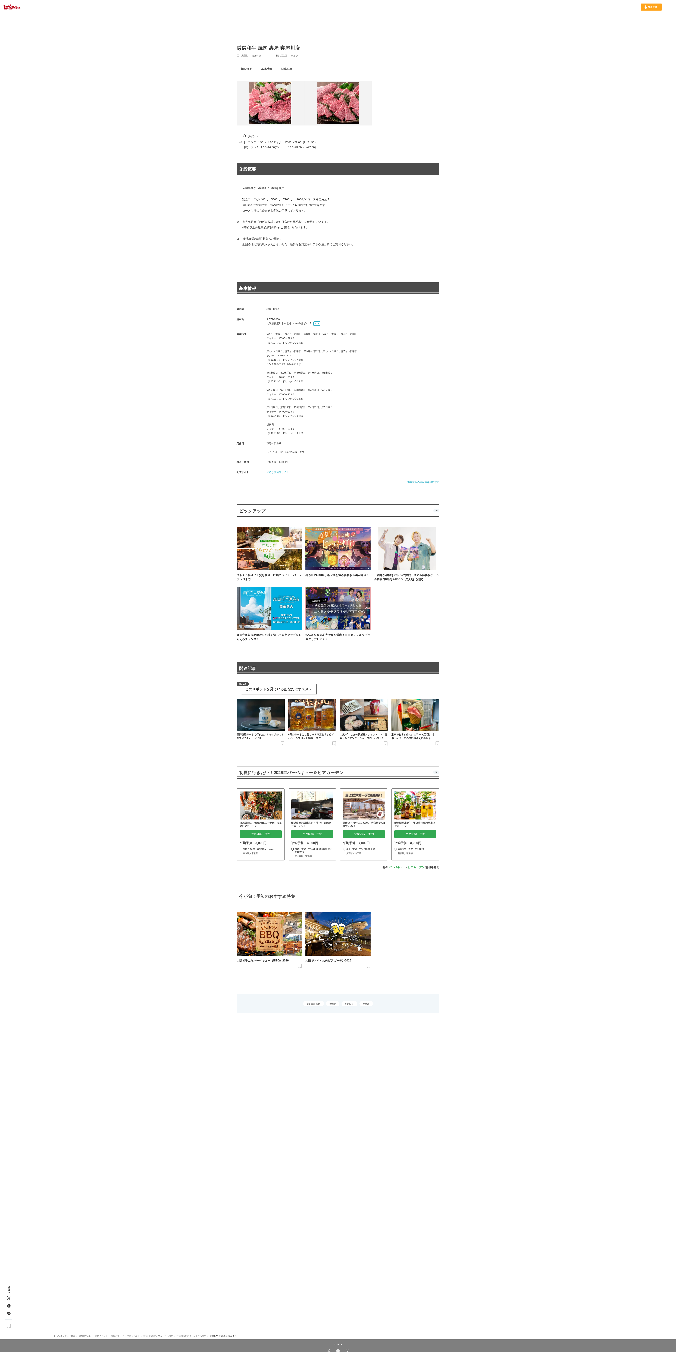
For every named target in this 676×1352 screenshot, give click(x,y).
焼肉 (366, 1003)
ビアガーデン (416, 867)
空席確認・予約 (261, 833)
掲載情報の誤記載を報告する (423, 482)
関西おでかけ (85, 1335)
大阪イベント (133, 1335)
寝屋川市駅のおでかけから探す (158, 1335)
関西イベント (101, 1335)
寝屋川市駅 (314, 1003)
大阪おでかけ (117, 1335)
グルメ (350, 1003)
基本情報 (247, 288)
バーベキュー (397, 867)
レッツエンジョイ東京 (64, 1335)
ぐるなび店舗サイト (278, 472)
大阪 (333, 1003)
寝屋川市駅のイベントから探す (191, 1335)
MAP (317, 323)
